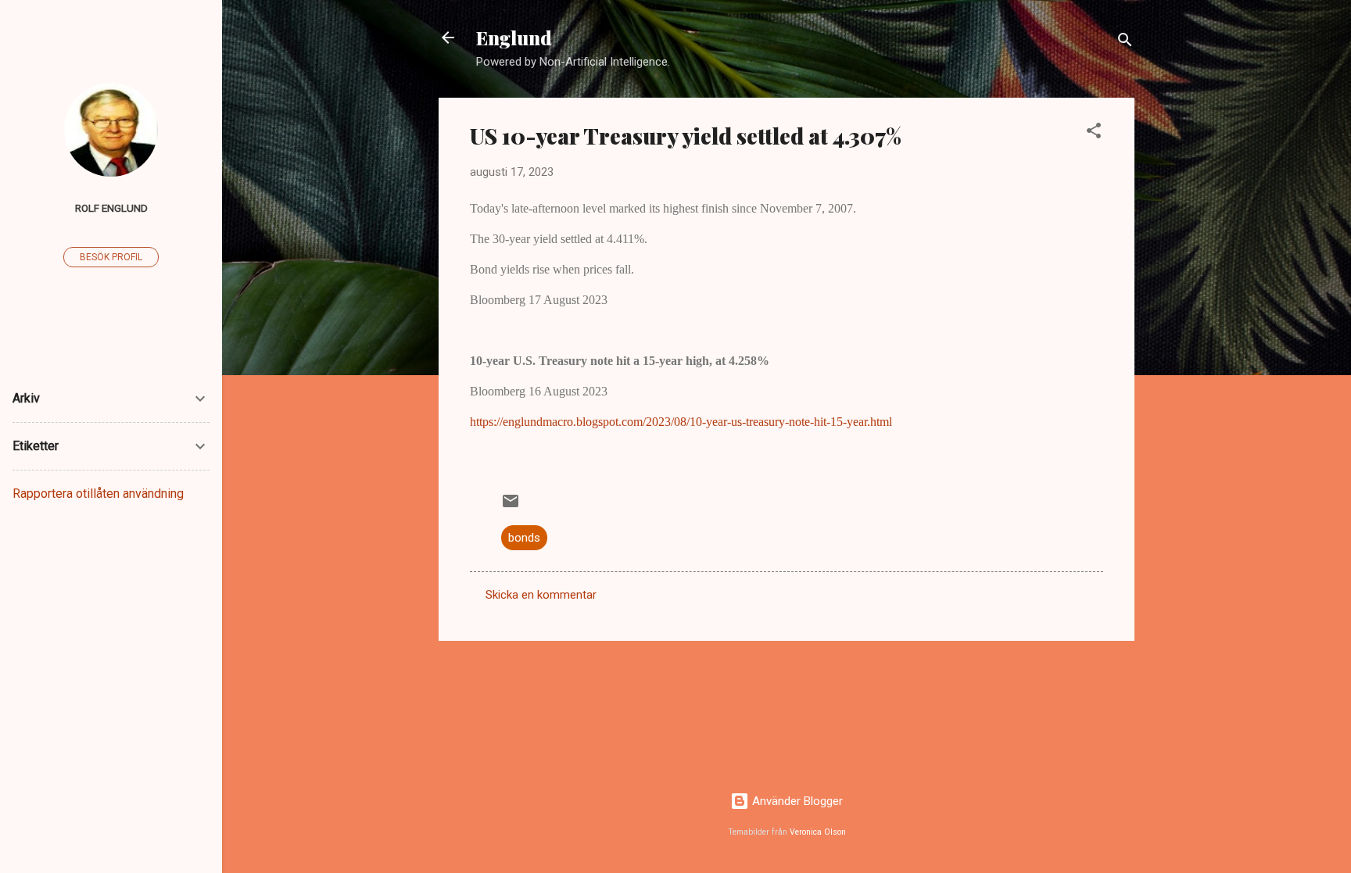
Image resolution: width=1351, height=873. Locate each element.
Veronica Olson (818, 832)
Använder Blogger (796, 801)
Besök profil (111, 257)
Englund (514, 37)
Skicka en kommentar (541, 595)
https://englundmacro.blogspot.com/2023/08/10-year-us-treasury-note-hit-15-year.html (681, 421)
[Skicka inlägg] (510, 506)
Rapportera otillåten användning (98, 493)
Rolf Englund (111, 208)
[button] (1093, 133)
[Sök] (1125, 42)
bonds (524, 538)
